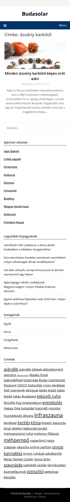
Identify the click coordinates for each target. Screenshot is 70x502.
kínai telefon (13, 428)
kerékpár (10, 423)
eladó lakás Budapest (20, 396)
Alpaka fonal (38, 375)
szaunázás (13, 465)
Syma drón (42, 459)
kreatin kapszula (53, 423)
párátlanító (53, 453)
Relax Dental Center (18, 459)
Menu (63, 25)
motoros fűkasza (46, 433)
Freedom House (14, 222)
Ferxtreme (10, 167)
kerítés (24, 422)
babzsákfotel (13, 380)
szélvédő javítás (35, 465)
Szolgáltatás (11, 340)
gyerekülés (52, 402)
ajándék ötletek (30, 369)
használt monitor (48, 408)
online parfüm (41, 447)
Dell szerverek (14, 390)
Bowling (9, 198)
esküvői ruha (49, 396)
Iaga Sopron (11, 151)
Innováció (10, 190)
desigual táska (36, 390)
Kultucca (9, 175)
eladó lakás (56, 390)
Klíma (7, 332)
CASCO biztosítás (29, 385)
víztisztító (35, 471)
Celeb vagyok (12, 159)
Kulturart (10, 214)
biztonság (31, 380)
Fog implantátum (29, 403)
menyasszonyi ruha (18, 433)
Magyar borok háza (16, 206)
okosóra (23, 447)
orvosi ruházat (34, 453)
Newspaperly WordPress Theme (42, 495)
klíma (36, 422)
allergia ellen (23, 375)
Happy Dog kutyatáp (19, 408)
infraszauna (48, 415)
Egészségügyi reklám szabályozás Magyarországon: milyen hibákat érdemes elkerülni (29, 286)
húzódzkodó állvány (19, 416)
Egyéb (7, 323)
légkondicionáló (35, 428)
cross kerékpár (54, 385)
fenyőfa (9, 403)
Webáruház (11, 348)
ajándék (11, 369)
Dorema (9, 182)
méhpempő (16, 440)
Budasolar (35, 13)
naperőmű (38, 440)
